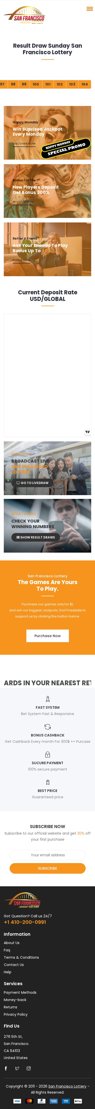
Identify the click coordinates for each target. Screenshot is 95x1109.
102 (60, 84)
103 (72, 84)
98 (13, 84)
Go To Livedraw (34, 482)
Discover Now (24, 143)
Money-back (15, 999)
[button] (89, 8)
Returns (10, 1007)
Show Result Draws (37, 537)
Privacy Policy (16, 1014)
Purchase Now (47, 635)
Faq (7, 950)
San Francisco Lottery (67, 1086)
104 (85, 84)
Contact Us (14, 964)
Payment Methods (20, 992)
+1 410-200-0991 (25, 922)
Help (7, 972)
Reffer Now (21, 260)
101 (47, 84)
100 (36, 84)
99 (24, 84)
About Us (12, 942)
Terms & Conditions (21, 957)
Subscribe (47, 868)
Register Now (23, 202)
